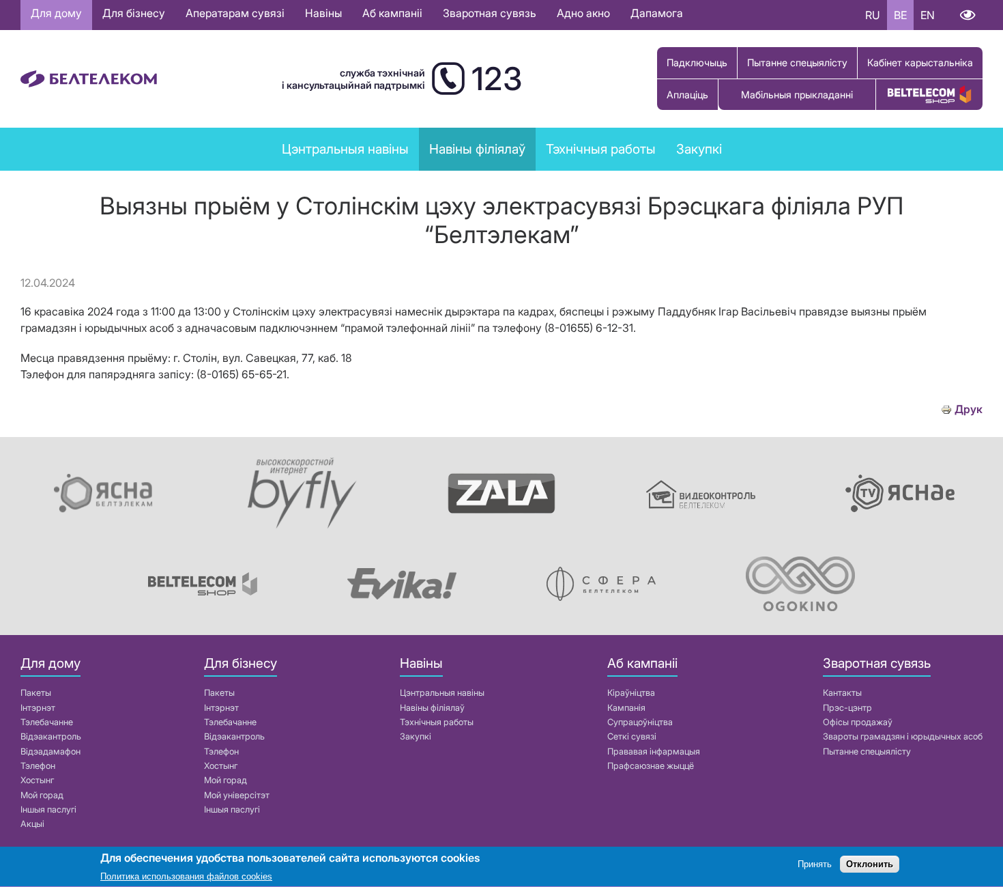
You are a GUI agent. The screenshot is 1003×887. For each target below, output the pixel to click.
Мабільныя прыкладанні (797, 94)
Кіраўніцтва (631, 693)
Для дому (56, 13)
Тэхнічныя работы (601, 149)
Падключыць (697, 62)
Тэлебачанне (46, 722)
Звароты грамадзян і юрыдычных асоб (903, 736)
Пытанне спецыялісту (797, 62)
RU (872, 15)
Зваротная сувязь (489, 13)
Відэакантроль (50, 736)
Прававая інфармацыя (653, 751)
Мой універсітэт (237, 795)
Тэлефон (37, 766)
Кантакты (842, 693)
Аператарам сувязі (235, 13)
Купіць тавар (929, 94)
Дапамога (656, 13)
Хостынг (37, 780)
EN (927, 15)
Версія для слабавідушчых (967, 15)
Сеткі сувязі (631, 736)
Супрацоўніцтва (640, 722)
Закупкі (699, 149)
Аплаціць (687, 94)
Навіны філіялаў (432, 708)
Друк (969, 409)
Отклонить (869, 865)
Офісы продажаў (857, 722)
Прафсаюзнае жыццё (650, 766)
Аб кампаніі (392, 13)
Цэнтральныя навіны (345, 149)
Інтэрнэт (37, 708)
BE (900, 15)
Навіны (323, 13)
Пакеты (35, 693)
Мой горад (41, 795)
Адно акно (583, 13)
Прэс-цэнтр (847, 708)
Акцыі (32, 824)
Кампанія (626, 708)
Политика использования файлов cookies (186, 876)
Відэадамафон (50, 751)
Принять (815, 865)
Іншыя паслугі (48, 809)
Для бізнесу (133, 13)
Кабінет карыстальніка (920, 62)
